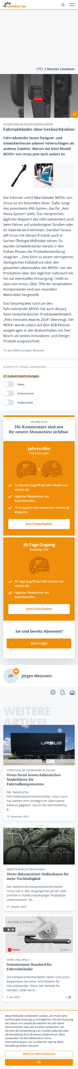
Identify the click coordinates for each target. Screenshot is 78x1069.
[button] (39, 1062)
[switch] (8, 384)
